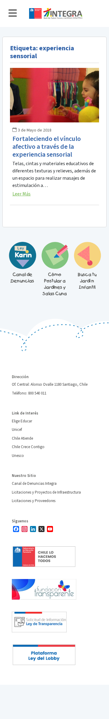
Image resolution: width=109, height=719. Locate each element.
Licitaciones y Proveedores (33, 501)
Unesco (18, 455)
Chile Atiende (22, 438)
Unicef (17, 429)
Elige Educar (22, 421)
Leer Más (21, 194)
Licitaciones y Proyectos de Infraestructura (46, 492)
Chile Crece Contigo (28, 447)
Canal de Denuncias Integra (34, 483)
